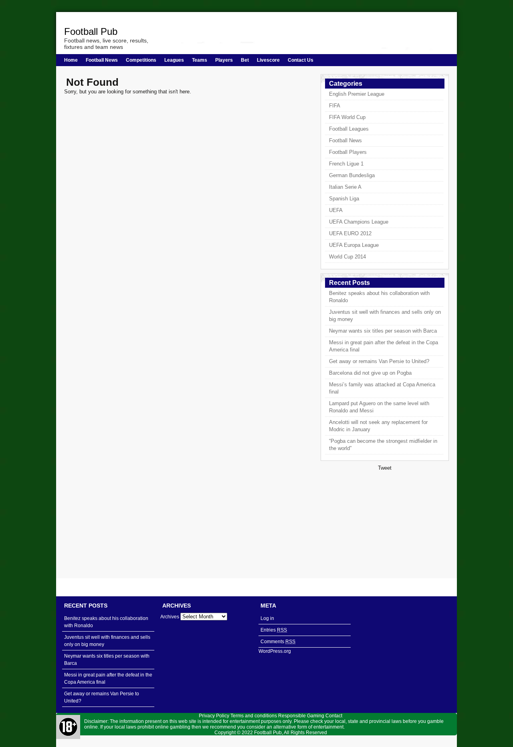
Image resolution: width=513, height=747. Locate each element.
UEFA (336, 210)
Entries (274, 630)
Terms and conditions (253, 716)
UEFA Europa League (354, 245)
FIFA (334, 106)
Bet (245, 60)
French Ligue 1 (346, 164)
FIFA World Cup (347, 117)
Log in (267, 618)
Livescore (268, 60)
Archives (169, 617)
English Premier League (356, 94)
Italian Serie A (345, 187)
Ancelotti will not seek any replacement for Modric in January (378, 425)
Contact (333, 716)
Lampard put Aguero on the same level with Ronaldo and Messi (379, 407)
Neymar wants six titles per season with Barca (383, 331)
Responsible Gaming (301, 716)
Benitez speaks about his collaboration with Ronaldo (379, 296)
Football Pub (90, 31)
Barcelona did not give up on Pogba (370, 373)
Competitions (141, 60)
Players (224, 60)
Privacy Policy (214, 716)
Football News (102, 60)
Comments (278, 641)
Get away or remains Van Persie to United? (379, 361)
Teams (199, 60)
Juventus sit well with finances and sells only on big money (385, 315)
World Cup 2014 (347, 257)
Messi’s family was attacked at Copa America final (382, 388)
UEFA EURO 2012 (350, 233)
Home (71, 60)
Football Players (348, 152)
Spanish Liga (344, 199)
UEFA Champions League (358, 222)
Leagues (174, 60)
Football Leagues (349, 129)
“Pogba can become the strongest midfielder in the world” (383, 444)
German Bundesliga (352, 175)
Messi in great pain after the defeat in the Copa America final (383, 346)
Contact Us (300, 60)
